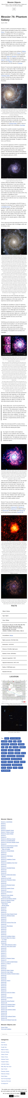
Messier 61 (3, 932)
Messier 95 (3, 994)
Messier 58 (14, 507)
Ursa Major (22, 125)
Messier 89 (3, 984)
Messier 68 (3, 948)
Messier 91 (3, 987)
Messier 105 (4, 1011)
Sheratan (14, 56)
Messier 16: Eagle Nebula (7, 847)
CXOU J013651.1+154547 (15, 738)
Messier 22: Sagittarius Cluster (8, 859)
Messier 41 (3, 893)
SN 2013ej (23, 761)
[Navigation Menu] (14, 9)
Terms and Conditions (6, 1029)
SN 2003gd (16, 761)
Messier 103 (4, 1007)
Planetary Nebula (5, 1071)
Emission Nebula (5, 1052)
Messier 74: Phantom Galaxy (8, 958)
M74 (10, 747)
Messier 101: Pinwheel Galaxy (8, 1004)
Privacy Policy (4, 1027)
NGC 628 (23, 753)
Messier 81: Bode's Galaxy (7, 970)
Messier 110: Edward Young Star (8, 1019)
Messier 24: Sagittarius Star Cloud (9, 862)
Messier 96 (22, 510)
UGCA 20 (20, 767)
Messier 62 (3, 934)
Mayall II (4, 876)
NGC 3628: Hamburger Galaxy (9, 944)
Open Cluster (4, 1069)
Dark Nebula (4, 1044)
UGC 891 (15, 767)
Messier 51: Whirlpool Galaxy (8, 915)
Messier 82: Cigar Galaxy (7, 972)
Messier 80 (3, 968)
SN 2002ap (10, 761)
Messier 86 (3, 978)
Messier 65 (3, 941)
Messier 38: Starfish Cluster (7, 888)
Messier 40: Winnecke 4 (6, 891)
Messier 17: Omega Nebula (7, 850)
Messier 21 (3, 857)
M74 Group (15, 747)
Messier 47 (3, 908)
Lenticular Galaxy (5, 1064)
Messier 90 (3, 985)
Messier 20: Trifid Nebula (7, 856)
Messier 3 (3, 825)
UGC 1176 (3, 767)
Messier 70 (3, 951)
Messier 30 (3, 873)
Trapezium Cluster (6, 897)
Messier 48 (3, 910)
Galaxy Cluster (4, 1054)
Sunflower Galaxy (6, 764)
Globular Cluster (5, 1059)
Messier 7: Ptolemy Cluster (7, 832)
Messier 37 (3, 886)
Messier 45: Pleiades (6, 902)
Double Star (4, 1047)
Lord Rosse (21, 744)
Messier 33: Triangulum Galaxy (8, 879)
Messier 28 (3, 869)
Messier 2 (3, 823)
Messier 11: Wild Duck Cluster (8, 838)
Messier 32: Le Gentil (6, 878)
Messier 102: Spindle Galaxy (8, 1006)
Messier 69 (3, 949)
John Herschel (5, 744)
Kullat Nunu (13, 744)
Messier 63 (13, 508)
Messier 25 (3, 864)
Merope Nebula (5, 905)
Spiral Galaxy (4, 1076)
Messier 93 (3, 990)
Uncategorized (4, 1083)
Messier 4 (3, 827)
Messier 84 (3, 975)
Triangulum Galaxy (5, 75)
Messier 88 (5, 510)
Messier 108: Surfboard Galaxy (8, 1016)
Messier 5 (3, 828)
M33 (6, 747)
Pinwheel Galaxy (13, 123)
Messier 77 (21, 507)
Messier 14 (3, 844)
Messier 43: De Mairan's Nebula (8, 898)
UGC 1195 (9, 767)
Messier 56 (3, 924)
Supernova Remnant (6, 1081)
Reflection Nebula (5, 1073)
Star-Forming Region (6, 1078)
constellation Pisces (5, 206)
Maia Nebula (5, 903)
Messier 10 (3, 837)
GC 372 (10, 741)
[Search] (26, 1034)
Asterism (3, 1042)
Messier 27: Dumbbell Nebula (8, 868)
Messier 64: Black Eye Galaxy (8, 937)
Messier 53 (3, 919)
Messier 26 (3, 866)
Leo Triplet (4, 939)
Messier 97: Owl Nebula (6, 997)
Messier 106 (4, 1013)
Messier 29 (3, 871)
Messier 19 (3, 854)
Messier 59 (3, 929)
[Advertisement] (14, 801)
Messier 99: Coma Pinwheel (7, 1001)
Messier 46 (3, 907)
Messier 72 (3, 955)
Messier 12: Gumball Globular (8, 840)
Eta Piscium (4, 741)
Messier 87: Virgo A (5, 980)
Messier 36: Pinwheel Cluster (8, 885)
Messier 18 (3, 852)
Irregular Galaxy (5, 1061)
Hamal (8, 56)
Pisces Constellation (16, 758)
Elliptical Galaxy (5, 1049)
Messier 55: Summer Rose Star (8, 922)
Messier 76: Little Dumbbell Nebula (9, 961)
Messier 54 (3, 920)
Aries (8, 58)
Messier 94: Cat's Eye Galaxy (8, 992)
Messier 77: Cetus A (6, 963)
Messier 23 (3, 861)
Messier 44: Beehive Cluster (7, 900)
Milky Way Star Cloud (6, 1066)
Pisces (2, 32)
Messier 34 (3, 881)
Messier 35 (3, 883)
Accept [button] (22, 1093)
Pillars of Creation (6, 849)
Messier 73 (3, 956)
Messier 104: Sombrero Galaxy (8, 1009)
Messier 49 (3, 912)
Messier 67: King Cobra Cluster (8, 946)
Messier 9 (3, 835)
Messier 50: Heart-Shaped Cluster (9, 914)
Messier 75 (3, 960)
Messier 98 (3, 999)
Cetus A (6, 738)
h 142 (15, 741)
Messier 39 (3, 890)
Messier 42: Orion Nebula (7, 895)
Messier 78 (3, 965)
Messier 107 (4, 1014)
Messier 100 (20, 512)
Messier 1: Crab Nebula (6, 821)
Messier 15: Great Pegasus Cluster (9, 845)
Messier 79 (3, 966)
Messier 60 (3, 931)
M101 (3, 747)
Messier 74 (17, 750)
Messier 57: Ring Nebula (7, 926)
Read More (16, 1096)
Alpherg (24, 51)
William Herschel (6, 770)
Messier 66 (3, 943)
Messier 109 (4, 1018)
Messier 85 (3, 977)
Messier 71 (3, 953)
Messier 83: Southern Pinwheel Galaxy (10, 973)
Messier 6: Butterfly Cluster (7, 830)
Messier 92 (3, 989)
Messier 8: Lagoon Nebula (7, 833)
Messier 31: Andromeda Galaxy (8, 874)
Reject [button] (11, 1096)
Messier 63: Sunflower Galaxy (8, 936)
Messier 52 (3, 917)
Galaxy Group (4, 1056)
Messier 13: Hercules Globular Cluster (10, 842)
